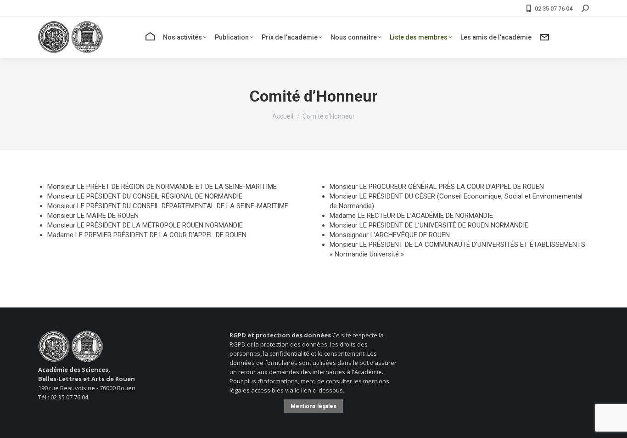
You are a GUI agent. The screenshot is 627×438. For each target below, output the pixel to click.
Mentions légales (313, 406)
